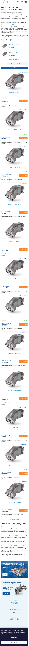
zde (19, 634)
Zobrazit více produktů (13, 59)
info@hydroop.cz (14, 602)
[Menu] (25, 1)
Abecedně (24, 64)
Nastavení (14, 637)
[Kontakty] (14, 569)
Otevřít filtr (14, 68)
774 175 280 (15, 604)
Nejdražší (10, 64)
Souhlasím (14, 642)
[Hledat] (17, 1)
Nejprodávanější (17, 64)
